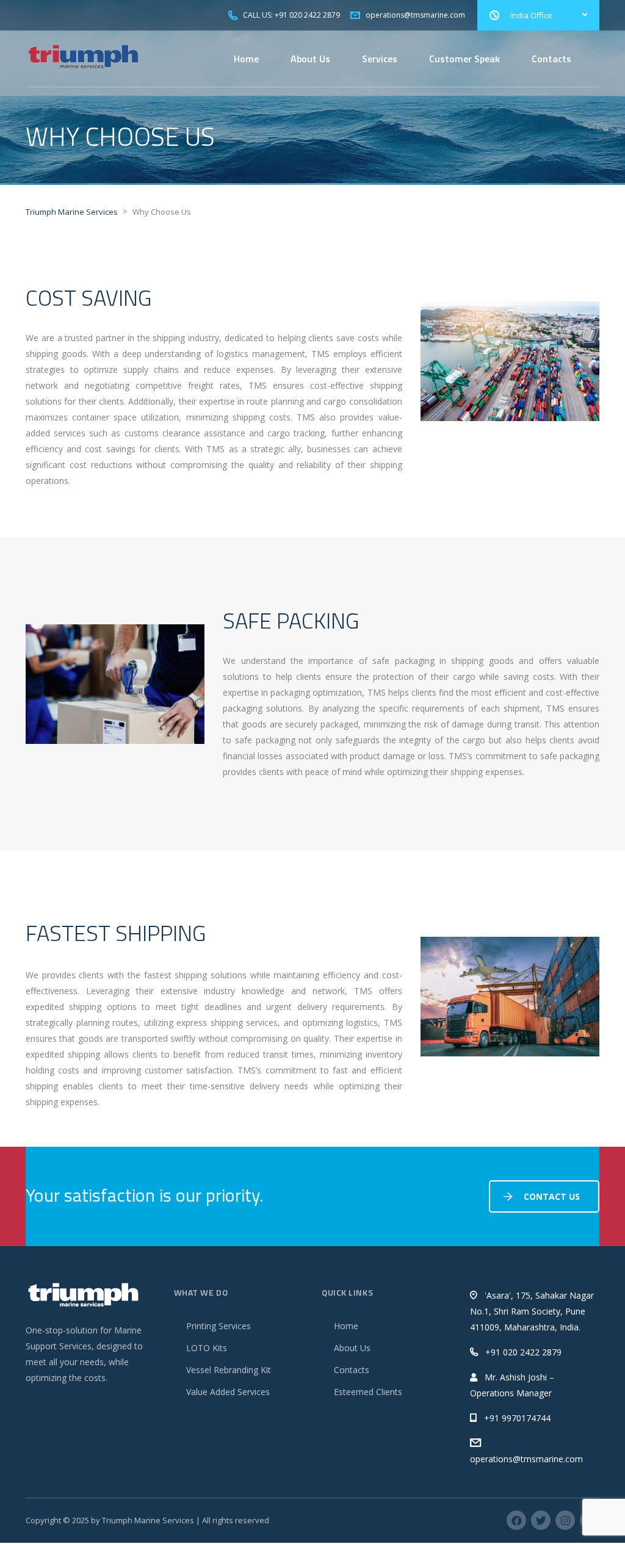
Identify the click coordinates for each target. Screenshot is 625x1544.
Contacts (551, 58)
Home (246, 58)
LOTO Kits (206, 1348)
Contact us (552, 1196)
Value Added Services (228, 1392)
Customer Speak (464, 58)
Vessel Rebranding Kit (228, 1370)
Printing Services (218, 1326)
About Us (310, 58)
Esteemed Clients (368, 1392)
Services (379, 58)
